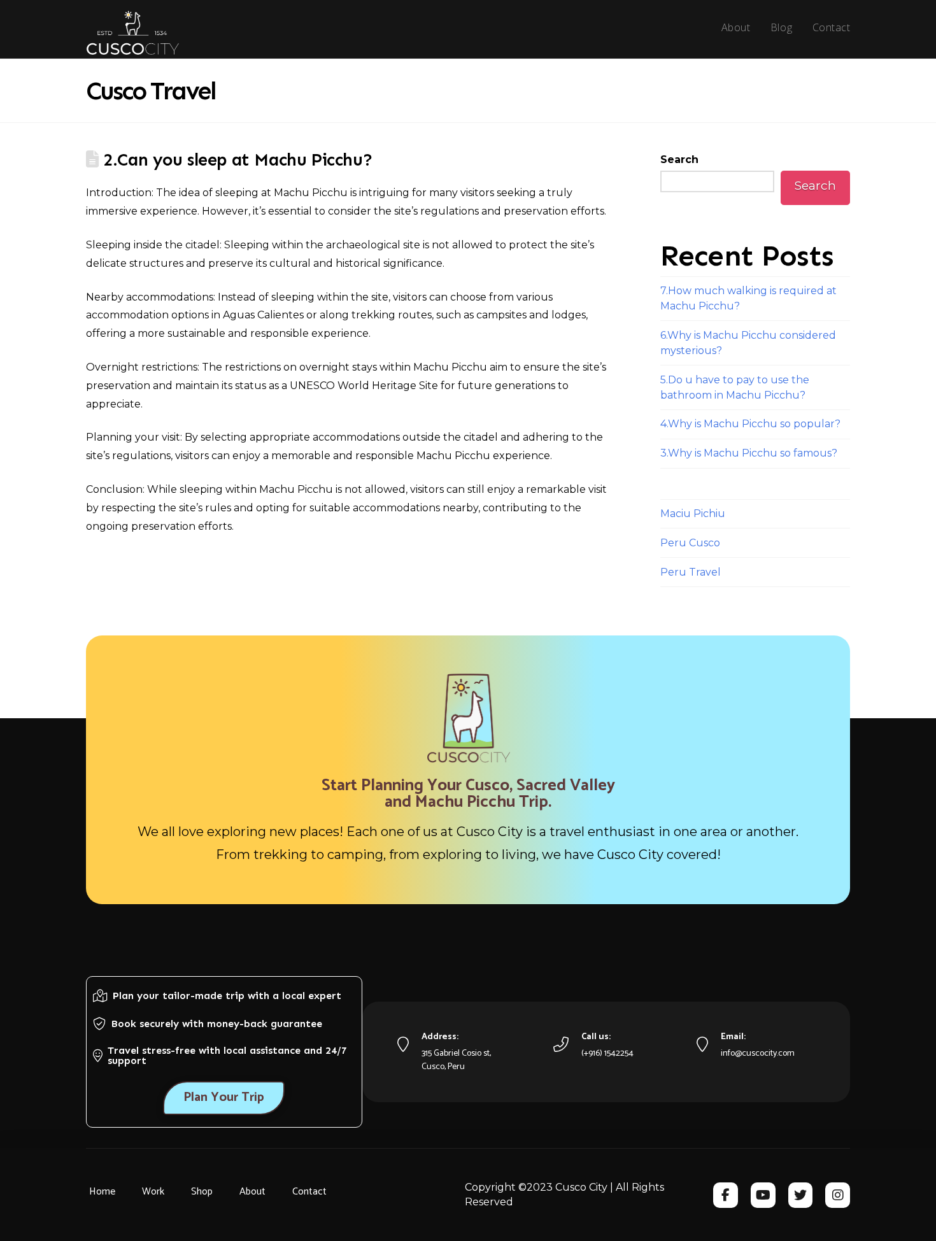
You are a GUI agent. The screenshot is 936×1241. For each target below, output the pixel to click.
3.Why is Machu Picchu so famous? (748, 453)
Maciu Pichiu (692, 513)
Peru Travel (690, 572)
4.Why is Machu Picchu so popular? (750, 424)
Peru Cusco (690, 543)
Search (679, 159)
